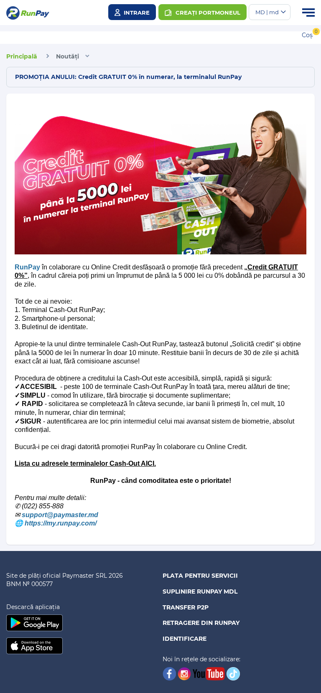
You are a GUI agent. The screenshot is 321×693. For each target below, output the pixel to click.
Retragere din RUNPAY (201, 623)
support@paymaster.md (60, 514)
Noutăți (67, 56)
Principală (21, 56)
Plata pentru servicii (200, 575)
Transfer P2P (186, 607)
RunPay (27, 267)
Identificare (184, 638)
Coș (307, 35)
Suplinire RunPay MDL (200, 591)
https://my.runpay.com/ (61, 523)
